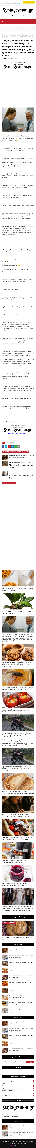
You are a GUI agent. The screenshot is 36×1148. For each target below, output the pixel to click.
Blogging (13, 1145)
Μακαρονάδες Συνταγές (18, 1090)
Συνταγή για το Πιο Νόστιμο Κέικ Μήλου (18, 989)
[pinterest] (21, 16)
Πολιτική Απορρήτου (23, 1143)
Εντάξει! (29, 2)
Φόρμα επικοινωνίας (16, 1141)
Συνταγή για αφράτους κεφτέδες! (16, 949)
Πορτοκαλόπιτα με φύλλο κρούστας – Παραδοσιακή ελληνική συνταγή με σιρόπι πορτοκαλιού (20, 1003)
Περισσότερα (18, 3)
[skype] (23, 16)
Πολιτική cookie (12, 1143)
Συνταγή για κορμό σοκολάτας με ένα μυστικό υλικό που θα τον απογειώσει (21, 976)
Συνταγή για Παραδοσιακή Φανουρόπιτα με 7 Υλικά (21, 962)
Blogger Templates (26, 1145)
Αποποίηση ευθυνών (28, 1141)
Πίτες (18, 1088)
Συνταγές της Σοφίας (8, 58)
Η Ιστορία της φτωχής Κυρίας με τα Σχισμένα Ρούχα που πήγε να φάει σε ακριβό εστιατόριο (21, 456)
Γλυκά (18, 1083)
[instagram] (15, 16)
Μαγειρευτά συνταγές (18, 1085)
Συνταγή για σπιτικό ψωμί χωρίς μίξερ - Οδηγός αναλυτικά (17, 937)
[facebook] (12, 16)
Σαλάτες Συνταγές (18, 1095)
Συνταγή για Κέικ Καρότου (15, 969)
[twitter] (18, 16)
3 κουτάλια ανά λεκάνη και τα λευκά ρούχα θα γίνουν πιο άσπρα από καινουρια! (21, 956)
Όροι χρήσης (6, 1141)
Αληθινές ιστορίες (13, 34)
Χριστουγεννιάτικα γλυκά (18, 1093)
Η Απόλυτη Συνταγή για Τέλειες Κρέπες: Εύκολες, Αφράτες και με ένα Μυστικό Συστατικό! (20, 996)
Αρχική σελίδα (5, 34)
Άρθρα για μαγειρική (18, 1081)
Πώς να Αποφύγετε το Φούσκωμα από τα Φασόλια (20, 982)
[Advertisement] (18, 87)
